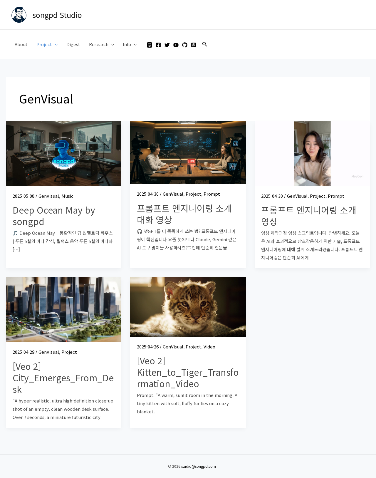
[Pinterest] (193, 45)
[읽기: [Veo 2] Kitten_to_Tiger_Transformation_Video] (188, 306)
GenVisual (48, 196)
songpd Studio (57, 14)
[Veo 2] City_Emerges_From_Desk (63, 377)
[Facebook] (158, 45)
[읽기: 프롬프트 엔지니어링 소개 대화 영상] (188, 152)
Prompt (212, 194)
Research (98, 44)
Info (127, 44)
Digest (73, 44)
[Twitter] (167, 45)
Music (67, 196)
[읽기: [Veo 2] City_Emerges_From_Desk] (63, 309)
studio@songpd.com (198, 466)
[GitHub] (184, 45)
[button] (55, 44)
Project (44, 44)
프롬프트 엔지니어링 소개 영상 (308, 215)
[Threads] (149, 45)
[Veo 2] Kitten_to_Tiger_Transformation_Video (188, 372)
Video (209, 346)
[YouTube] (176, 45)
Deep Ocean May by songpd (54, 215)
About (21, 44)
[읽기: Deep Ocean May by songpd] (63, 153)
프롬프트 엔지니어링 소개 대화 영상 (184, 214)
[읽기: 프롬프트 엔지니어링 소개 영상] (312, 153)
